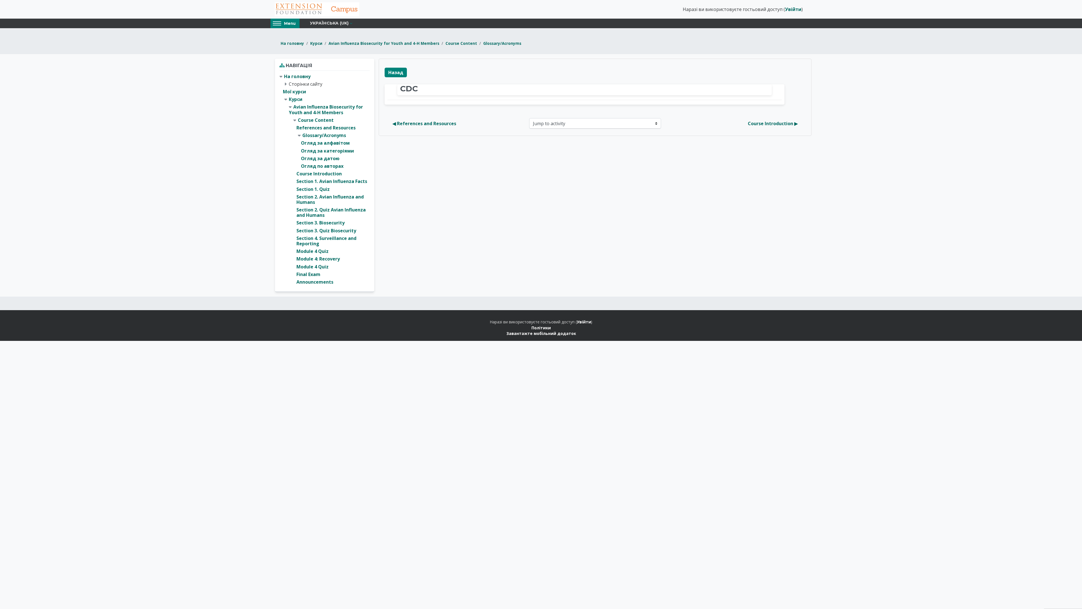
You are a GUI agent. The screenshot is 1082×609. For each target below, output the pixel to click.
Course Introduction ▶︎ (773, 123)
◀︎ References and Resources (424, 123)
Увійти (793, 9)
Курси (316, 43)
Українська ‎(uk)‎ (329, 23)
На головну (292, 43)
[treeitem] (325, 179)
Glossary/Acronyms (502, 43)
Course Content (461, 43)
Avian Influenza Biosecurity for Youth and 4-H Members (384, 43)
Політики (541, 327)
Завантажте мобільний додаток (541, 333)
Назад (395, 72)
